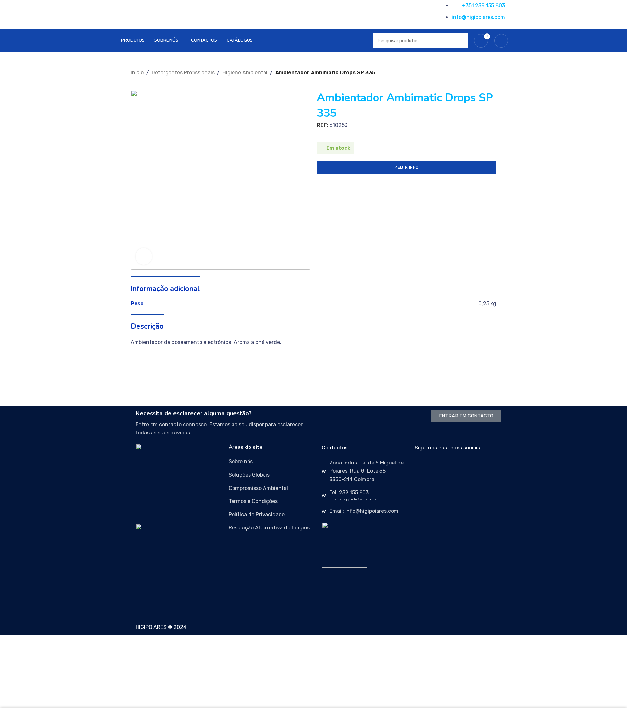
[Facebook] (423, 467)
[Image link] (172, 480)
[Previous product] (134, 80)
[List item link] (272, 461)
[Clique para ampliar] (144, 256)
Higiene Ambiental (244, 73)
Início (137, 73)
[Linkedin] (458, 467)
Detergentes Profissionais (183, 73)
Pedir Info (406, 167)
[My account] (501, 40)
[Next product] (147, 80)
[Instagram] (440, 467)
